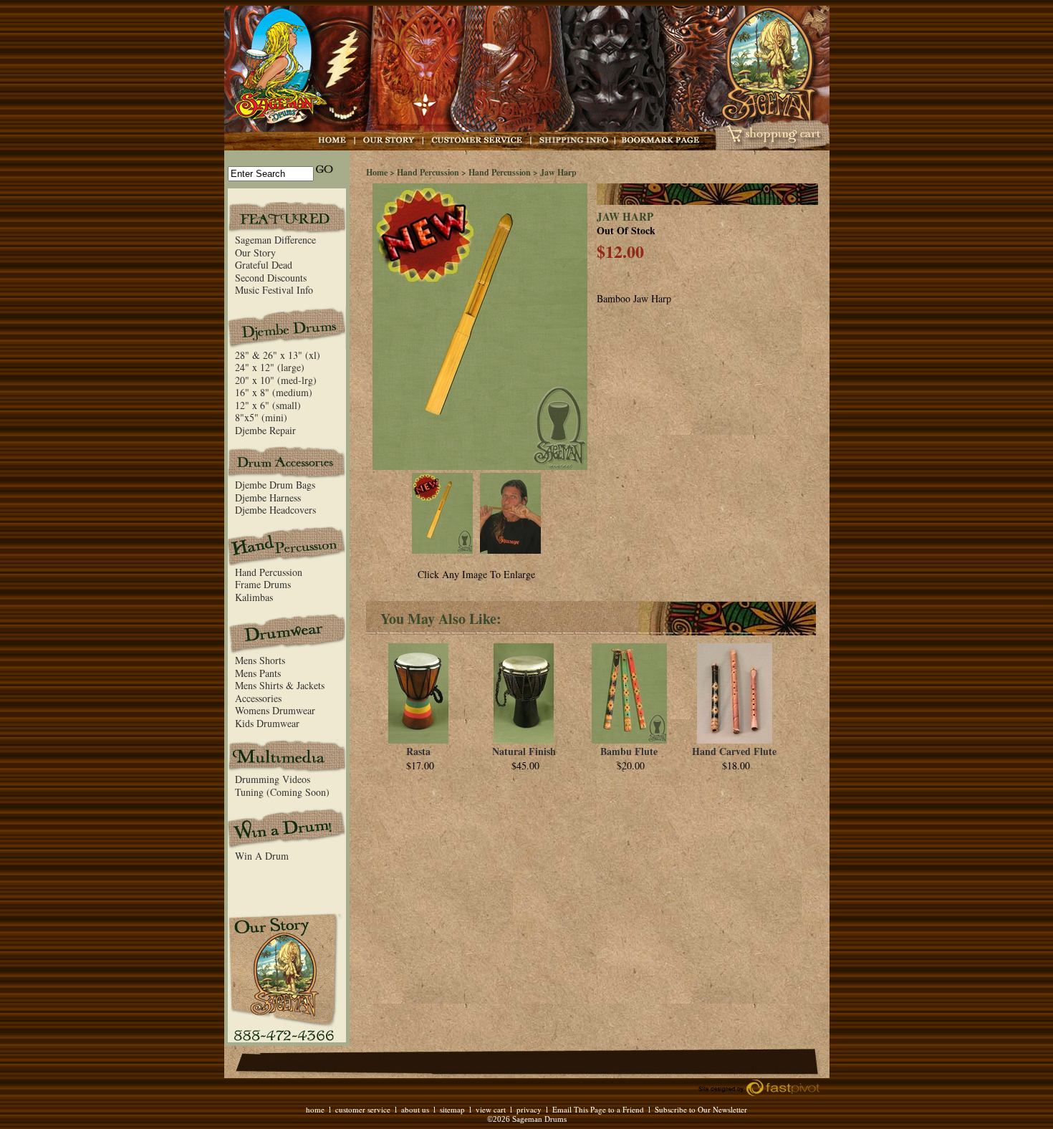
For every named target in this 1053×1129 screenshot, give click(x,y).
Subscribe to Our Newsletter (701, 1109)
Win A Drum (262, 856)
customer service (362, 1109)
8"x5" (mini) (261, 417)
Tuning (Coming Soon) (282, 792)
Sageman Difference (275, 239)
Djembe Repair (265, 430)
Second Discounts (271, 277)
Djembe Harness (268, 497)
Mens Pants (258, 673)
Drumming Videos (272, 779)
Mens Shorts (260, 660)
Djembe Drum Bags (275, 484)
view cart (491, 1109)
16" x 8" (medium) (273, 392)
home (315, 1109)
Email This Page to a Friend (598, 1109)
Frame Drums (263, 584)
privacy (529, 1109)
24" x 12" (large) (269, 367)
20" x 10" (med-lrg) (276, 380)
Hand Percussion (268, 572)
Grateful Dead (263, 265)
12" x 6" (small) (268, 405)
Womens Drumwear (275, 710)
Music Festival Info (274, 290)
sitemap (452, 1109)
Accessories (258, 698)
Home (377, 172)
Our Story (255, 252)
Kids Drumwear (267, 723)
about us (415, 1109)
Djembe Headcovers (275, 510)
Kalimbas (254, 597)
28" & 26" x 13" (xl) (277, 355)
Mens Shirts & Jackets (279, 685)
